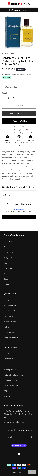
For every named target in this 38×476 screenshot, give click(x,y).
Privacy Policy (10, 369)
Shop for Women (11, 338)
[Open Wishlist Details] (29, 3)
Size (3, 82)
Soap (6, 279)
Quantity (5, 93)
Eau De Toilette (10, 311)
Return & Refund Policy (14, 375)
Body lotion (9, 257)
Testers (7, 263)
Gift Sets (7, 300)
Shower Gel (9, 252)
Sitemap (7, 396)
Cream (6, 284)
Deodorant (8, 241)
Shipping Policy (10, 380)
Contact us (8, 359)
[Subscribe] (31, 437)
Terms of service (11, 386)
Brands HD (22, 472)
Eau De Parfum (10, 305)
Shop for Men (9, 332)
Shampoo (8, 268)
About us (7, 353)
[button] (4, 3)
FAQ (5, 391)
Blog (6, 364)
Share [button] (7, 195)
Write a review (19, 217)
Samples (7, 274)
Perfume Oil (9, 316)
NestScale (23, 146)
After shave (9, 247)
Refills (6, 327)
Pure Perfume (10, 321)
